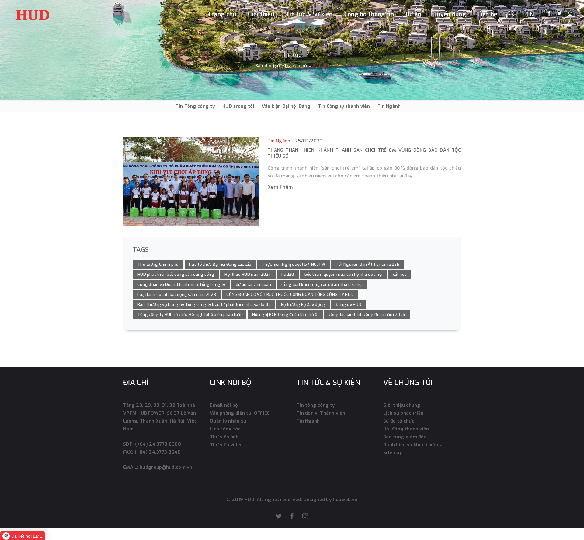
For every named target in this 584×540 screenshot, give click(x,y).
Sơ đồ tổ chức (398, 421)
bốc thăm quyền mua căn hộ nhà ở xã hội (343, 274)
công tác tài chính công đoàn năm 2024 (367, 314)
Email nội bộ (224, 405)
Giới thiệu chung (401, 405)
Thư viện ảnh (224, 437)
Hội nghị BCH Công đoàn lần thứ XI (285, 314)
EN (530, 14)
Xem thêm (280, 187)
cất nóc (400, 274)
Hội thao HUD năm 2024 (247, 274)
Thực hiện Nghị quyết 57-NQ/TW (293, 264)
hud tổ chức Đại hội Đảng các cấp (220, 264)
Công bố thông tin (369, 14)
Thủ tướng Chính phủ (158, 264)
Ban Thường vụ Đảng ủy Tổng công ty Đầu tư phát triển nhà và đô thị (204, 304)
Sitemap (392, 453)
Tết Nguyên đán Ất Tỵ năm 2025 (368, 264)
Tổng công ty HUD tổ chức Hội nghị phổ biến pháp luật (189, 314)
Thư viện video (226, 445)
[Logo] (32, 13)
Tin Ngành (389, 106)
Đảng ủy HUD (348, 304)
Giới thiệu (261, 14)
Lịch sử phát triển (403, 413)
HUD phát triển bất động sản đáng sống (175, 274)
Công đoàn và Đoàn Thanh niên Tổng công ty (181, 284)
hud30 (287, 274)
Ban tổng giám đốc (404, 437)
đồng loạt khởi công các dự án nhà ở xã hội (322, 284)
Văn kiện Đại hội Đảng (286, 106)
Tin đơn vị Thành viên (321, 413)
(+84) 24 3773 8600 (158, 444)
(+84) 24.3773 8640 (158, 452)
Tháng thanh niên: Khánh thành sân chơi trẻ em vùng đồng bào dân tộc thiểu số (364, 153)
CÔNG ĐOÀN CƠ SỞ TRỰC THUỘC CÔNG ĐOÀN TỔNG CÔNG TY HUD (289, 294)
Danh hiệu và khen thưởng (413, 445)
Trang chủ (222, 14)
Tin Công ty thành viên (344, 106)
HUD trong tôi (238, 106)
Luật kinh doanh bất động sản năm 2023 (176, 294)
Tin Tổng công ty (195, 106)
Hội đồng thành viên (406, 429)
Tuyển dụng (449, 14)
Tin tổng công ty (316, 405)
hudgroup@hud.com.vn (165, 467)
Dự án (414, 14)
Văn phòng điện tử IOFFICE (240, 413)
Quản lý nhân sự (228, 421)
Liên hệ (487, 14)
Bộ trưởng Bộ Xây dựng (303, 304)
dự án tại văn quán (253, 284)
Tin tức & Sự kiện (309, 14)
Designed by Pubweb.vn (330, 499)
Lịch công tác (225, 429)
